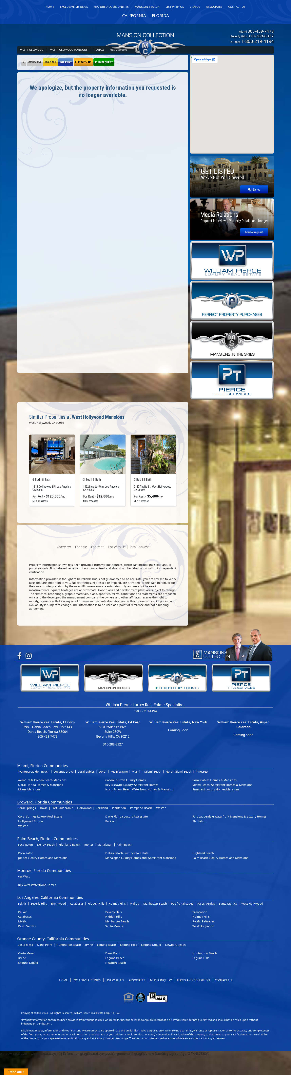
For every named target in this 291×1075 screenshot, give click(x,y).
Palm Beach (124, 844)
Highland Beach (69, 844)
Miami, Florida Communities (42, 765)
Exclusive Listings (87, 980)
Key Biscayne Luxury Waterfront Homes (131, 785)
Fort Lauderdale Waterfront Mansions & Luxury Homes (229, 816)
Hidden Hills (96, 903)
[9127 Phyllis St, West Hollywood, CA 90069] (153, 454)
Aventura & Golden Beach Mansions (42, 780)
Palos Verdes (206, 903)
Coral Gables (86, 771)
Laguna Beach (106, 945)
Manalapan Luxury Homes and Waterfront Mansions (140, 858)
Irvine (89, 945)
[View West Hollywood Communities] (23, 62)
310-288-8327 (261, 36)
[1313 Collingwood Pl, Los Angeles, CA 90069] (52, 454)
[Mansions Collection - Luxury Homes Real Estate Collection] (145, 38)
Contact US (223, 980)
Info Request (104, 62)
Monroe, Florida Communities (44, 870)
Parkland (102, 808)
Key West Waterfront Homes (37, 885)
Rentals (99, 49)
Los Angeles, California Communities (50, 897)
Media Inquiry (161, 980)
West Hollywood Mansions (68, 49)
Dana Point (44, 945)
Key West (24, 876)
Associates (137, 980)
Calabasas (77, 903)
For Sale (50, 62)
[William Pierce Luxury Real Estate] (232, 260)
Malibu (134, 903)
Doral (102, 771)
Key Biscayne (119, 771)
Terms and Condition (193, 980)
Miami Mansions (29, 789)
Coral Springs (27, 808)
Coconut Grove (63, 771)
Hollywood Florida (30, 821)
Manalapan (104, 844)
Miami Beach (153, 771)
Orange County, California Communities (53, 938)
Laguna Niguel (151, 945)
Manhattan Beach (155, 903)
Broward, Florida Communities (44, 802)
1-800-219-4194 (257, 41)
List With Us (83, 62)
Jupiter (88, 844)
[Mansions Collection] (232, 644)
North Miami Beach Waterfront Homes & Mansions (139, 789)
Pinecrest (202, 771)
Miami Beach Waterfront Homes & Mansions (222, 785)
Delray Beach (46, 844)
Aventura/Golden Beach (33, 771)
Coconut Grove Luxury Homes (125, 780)
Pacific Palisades (182, 903)
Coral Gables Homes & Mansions (214, 780)
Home (63, 980)
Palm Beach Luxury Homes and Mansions (220, 858)
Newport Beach (175, 945)
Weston (161, 808)
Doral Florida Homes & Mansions (40, 785)
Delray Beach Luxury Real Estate (126, 853)
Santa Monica (228, 903)
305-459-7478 (261, 31)
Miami (136, 771)
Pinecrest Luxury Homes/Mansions (215, 789)
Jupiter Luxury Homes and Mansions (42, 858)
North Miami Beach (179, 771)
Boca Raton (25, 844)
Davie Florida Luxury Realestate (126, 816)
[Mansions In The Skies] (232, 340)
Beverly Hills (38, 903)
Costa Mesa (25, 945)
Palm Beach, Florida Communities (47, 838)
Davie (44, 808)
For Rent (66, 62)
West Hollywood (31, 49)
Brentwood (58, 903)
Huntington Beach (68, 945)
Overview (34, 62)
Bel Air (22, 903)
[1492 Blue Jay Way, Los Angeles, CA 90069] (103, 454)
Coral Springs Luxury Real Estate (40, 816)
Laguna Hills (128, 945)
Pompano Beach (141, 808)
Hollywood (84, 808)
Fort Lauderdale (62, 808)
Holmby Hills (117, 903)
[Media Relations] (232, 219)
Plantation (119, 808)
